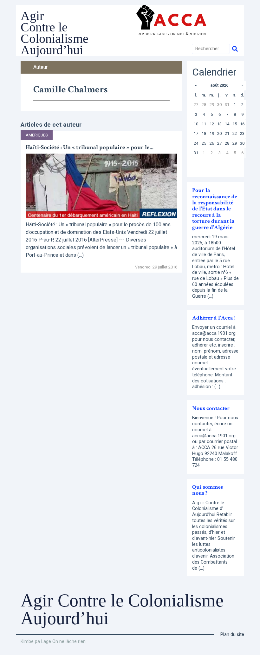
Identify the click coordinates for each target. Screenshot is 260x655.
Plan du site (232, 634)
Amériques (37, 135)
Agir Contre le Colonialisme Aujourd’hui (54, 33)
